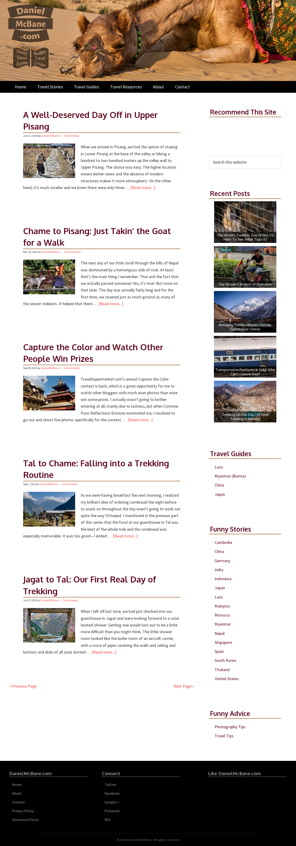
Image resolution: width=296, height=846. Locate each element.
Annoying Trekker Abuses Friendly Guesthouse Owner (245, 327)
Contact (18, 802)
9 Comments (70, 600)
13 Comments (72, 252)
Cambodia (223, 542)
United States (227, 678)
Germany (222, 560)
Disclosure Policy (25, 819)
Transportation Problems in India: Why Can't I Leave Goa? (245, 372)
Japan (220, 494)
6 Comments (71, 135)
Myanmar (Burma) (230, 476)
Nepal (220, 633)
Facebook (112, 793)
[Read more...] (142, 187)
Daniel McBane (141, 840)
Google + (112, 802)
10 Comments (72, 368)
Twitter (111, 784)
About (17, 793)
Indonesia (223, 578)
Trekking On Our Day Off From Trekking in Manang (245, 416)
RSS (108, 819)
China (219, 485)
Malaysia (222, 606)
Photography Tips (230, 726)
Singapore (223, 642)
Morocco (222, 615)
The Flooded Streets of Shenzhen (245, 284)
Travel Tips (224, 735)
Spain (219, 651)
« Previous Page (23, 686)
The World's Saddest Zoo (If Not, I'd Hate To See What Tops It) (245, 237)
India (219, 569)
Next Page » (183, 686)
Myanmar (223, 624)
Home (17, 784)
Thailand (222, 669)
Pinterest (112, 811)
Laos (219, 467)
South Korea (225, 660)
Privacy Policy (23, 811)
